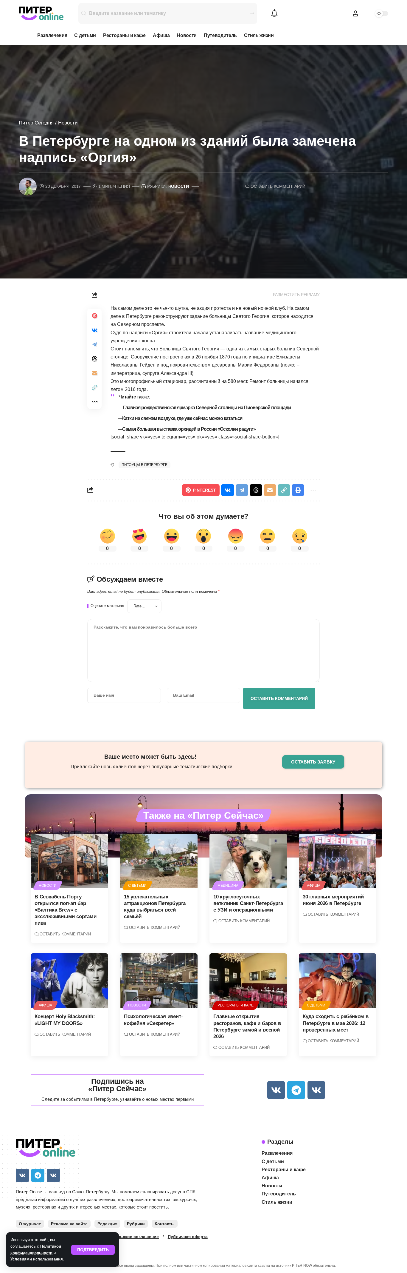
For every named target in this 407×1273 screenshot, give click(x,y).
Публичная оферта (188, 1236)
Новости (68, 123)
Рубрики (136, 1223)
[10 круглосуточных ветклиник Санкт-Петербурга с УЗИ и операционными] (248, 861)
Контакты (165, 1223)
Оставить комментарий (278, 186)
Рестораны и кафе (235, 1005)
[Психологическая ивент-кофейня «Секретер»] (159, 980)
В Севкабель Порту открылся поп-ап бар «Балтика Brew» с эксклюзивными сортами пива (66, 910)
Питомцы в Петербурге (144, 465)
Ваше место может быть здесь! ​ (151, 757)
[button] (93, 1250)
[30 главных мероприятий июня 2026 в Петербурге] (337, 861)
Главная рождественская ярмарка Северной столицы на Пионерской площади (206, 407)
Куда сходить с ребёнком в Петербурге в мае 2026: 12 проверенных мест (336, 1023)
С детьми (137, 885)
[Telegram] (296, 1090)
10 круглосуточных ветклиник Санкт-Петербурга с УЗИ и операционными (248, 903)
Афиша (313, 885)
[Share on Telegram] (94, 344)
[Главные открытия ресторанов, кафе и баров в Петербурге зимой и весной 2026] (248, 980)
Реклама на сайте (69, 1223)
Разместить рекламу (296, 295)
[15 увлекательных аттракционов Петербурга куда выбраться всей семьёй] (159, 861)
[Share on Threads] (94, 359)
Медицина (228, 885)
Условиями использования (36, 1259)
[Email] (94, 373)
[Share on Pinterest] (94, 316)
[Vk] (276, 1090)
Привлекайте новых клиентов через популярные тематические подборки (151, 766)
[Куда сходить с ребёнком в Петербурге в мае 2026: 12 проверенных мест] (337, 980)
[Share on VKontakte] (94, 330)
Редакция (107, 1223)
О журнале (30, 1223)
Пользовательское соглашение (125, 1236)
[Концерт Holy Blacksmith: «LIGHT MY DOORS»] (69, 980)
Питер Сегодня (36, 123)
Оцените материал (107, 606)
